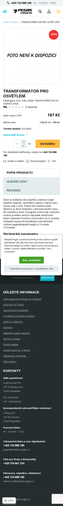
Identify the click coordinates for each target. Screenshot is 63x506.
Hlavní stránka (10, 22)
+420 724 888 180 (21, 3)
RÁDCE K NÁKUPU (13, 321)
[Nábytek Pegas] (22, 11)
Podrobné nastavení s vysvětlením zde (31, 268)
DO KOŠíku (47, 144)
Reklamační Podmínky (14, 355)
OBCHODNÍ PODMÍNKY (16, 310)
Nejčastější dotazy (14, 134)
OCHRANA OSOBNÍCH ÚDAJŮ (19, 316)
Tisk (54, 161)
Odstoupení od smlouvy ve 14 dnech (22, 299)
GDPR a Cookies (12, 338)
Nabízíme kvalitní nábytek (16, 333)
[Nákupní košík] (58, 11)
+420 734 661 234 (13, 463)
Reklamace (9, 361)
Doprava (7, 327)
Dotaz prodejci (38, 161)
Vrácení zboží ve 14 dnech (16, 350)
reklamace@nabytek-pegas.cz (18, 481)
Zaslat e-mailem (15, 161)
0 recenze (31, 107)
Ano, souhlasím (31, 260)
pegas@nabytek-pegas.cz (16, 449)
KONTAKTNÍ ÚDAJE (13, 304)
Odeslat (47, 277)
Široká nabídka (10, 344)
